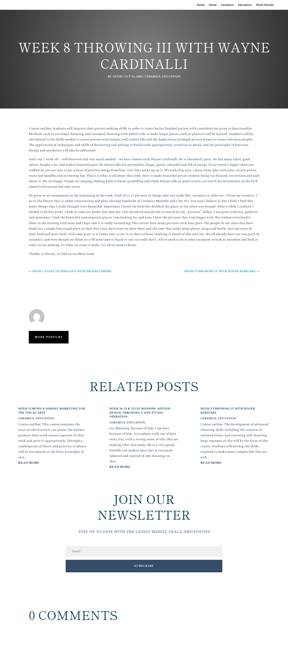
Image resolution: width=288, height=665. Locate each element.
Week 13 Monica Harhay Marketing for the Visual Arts (51, 411)
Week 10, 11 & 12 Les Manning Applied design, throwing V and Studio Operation (139, 413)
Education (245, 5)
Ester (117, 76)
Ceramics (227, 5)
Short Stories (265, 5)
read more (28, 462)
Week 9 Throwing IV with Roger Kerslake (227, 411)
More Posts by (49, 337)
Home (201, 5)
